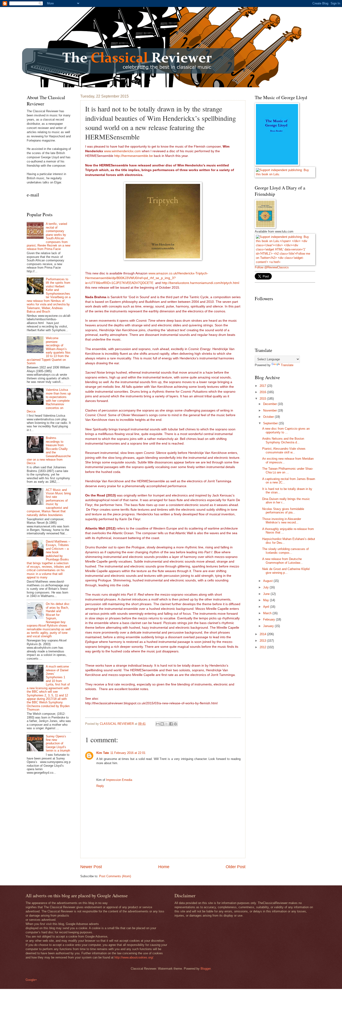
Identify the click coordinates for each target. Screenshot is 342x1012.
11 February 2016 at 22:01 (127, 753)
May (266, 600)
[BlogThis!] (162, 724)
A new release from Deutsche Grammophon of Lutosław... (282, 560)
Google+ (31, 980)
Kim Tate (102, 753)
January (269, 626)
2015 (263, 398)
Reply (100, 786)
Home (163, 866)
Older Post (235, 866)
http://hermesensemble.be (133, 156)
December (270, 404)
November (270, 410)
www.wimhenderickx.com (122, 151)
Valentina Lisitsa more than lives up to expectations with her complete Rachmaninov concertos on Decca (49, 400)
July (266, 587)
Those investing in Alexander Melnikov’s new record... (281, 520)
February (269, 619)
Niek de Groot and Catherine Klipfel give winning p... (286, 570)
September (271, 423)
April (266, 606)
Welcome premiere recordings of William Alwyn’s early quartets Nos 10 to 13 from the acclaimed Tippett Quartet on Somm (48, 350)
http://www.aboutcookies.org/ (133, 957)
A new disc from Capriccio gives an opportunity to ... (286, 430)
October (269, 416)
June (267, 594)
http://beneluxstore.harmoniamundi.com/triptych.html (200, 283)
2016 (263, 392)
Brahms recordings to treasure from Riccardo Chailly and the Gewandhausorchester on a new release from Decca (49, 450)
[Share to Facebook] (171, 724)
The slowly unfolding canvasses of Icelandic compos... (285, 550)
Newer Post (91, 866)
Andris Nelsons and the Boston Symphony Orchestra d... (283, 440)
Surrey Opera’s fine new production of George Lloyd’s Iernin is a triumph (58, 743)
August (268, 581)
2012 (263, 647)
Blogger (206, 968)
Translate (287, 365)
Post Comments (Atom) (115, 876)
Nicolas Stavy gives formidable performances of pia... (283, 510)
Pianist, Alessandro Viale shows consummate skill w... (283, 450)
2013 (263, 640)
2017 (263, 386)
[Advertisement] (290, 686)
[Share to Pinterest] (175, 724)
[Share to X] (166, 724)
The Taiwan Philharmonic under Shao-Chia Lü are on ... (287, 470)
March (267, 613)
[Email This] (157, 724)
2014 (263, 634)
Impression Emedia (119, 780)
